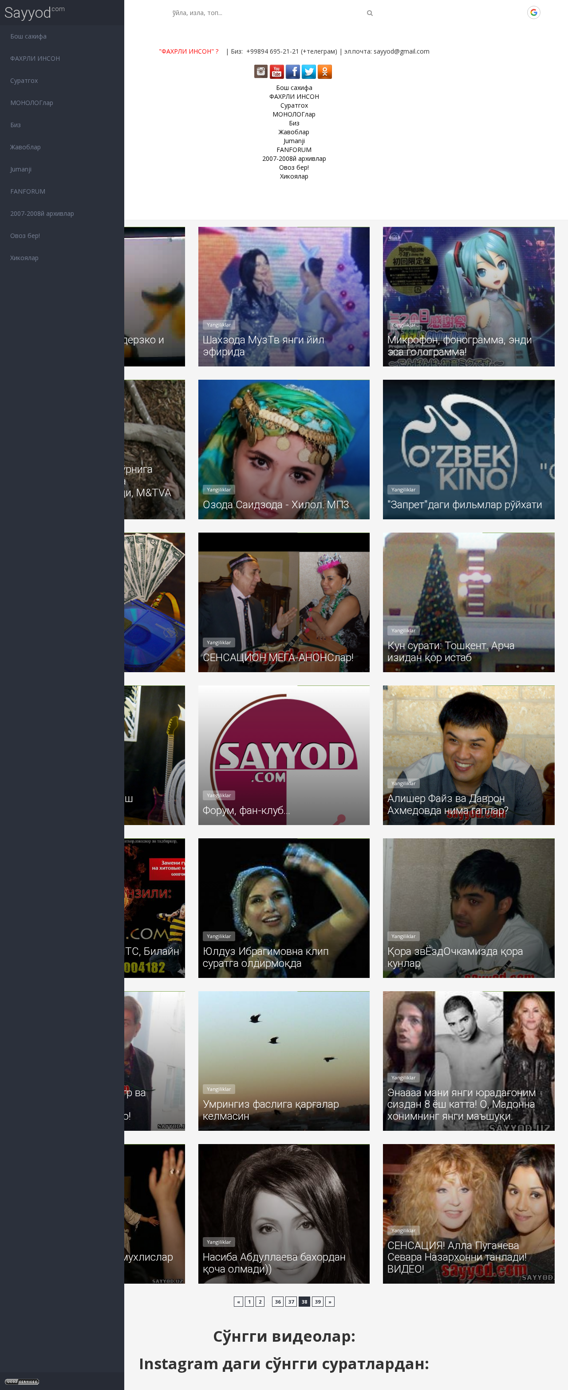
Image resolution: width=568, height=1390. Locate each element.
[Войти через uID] (473, 12)
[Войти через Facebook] (503, 12)
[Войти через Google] (533, 12)
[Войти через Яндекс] (518, 12)
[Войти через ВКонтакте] (488, 12)
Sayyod (27, 12)
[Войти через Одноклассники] (549, 12)
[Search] (370, 12)
